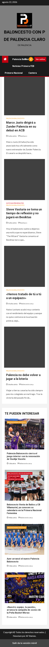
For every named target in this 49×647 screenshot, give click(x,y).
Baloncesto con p (27, 304)
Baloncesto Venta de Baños (19, 473)
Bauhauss (23, 136)
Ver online (40, 59)
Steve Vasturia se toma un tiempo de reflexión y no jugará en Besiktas (24, 213)
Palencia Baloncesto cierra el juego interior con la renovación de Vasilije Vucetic (23, 456)
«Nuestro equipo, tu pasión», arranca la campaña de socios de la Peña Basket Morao (24, 610)
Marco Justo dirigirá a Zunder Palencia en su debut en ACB (21, 126)
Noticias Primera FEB (23, 66)
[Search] (25, 59)
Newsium (17, 636)
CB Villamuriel (13, 476)
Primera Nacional (14, 73)
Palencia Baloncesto (22, 59)
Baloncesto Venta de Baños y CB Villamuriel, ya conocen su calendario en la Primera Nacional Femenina (24, 508)
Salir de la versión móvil (24, 643)
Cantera (32, 73)
